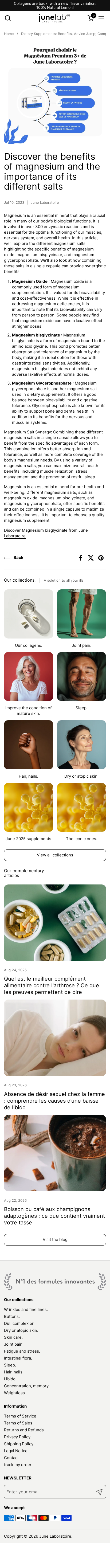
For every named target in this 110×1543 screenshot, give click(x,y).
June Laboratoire (55, 1536)
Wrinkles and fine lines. (26, 1309)
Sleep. (10, 1365)
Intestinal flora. (18, 1358)
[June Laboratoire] (54, 18)
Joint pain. (13, 1344)
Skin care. (13, 1337)
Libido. (10, 1378)
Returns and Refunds (24, 1429)
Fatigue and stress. (22, 1351)
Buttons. (12, 1316)
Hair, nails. (13, 1371)
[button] (7, 18)
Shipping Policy (18, 1443)
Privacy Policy (17, 1436)
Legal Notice (16, 1450)
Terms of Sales (18, 1422)
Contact (11, 1457)
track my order (18, 1464)
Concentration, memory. (26, 1385)
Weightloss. (15, 1392)
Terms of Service (20, 1416)
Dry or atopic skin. (21, 1330)
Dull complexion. (20, 1323)
